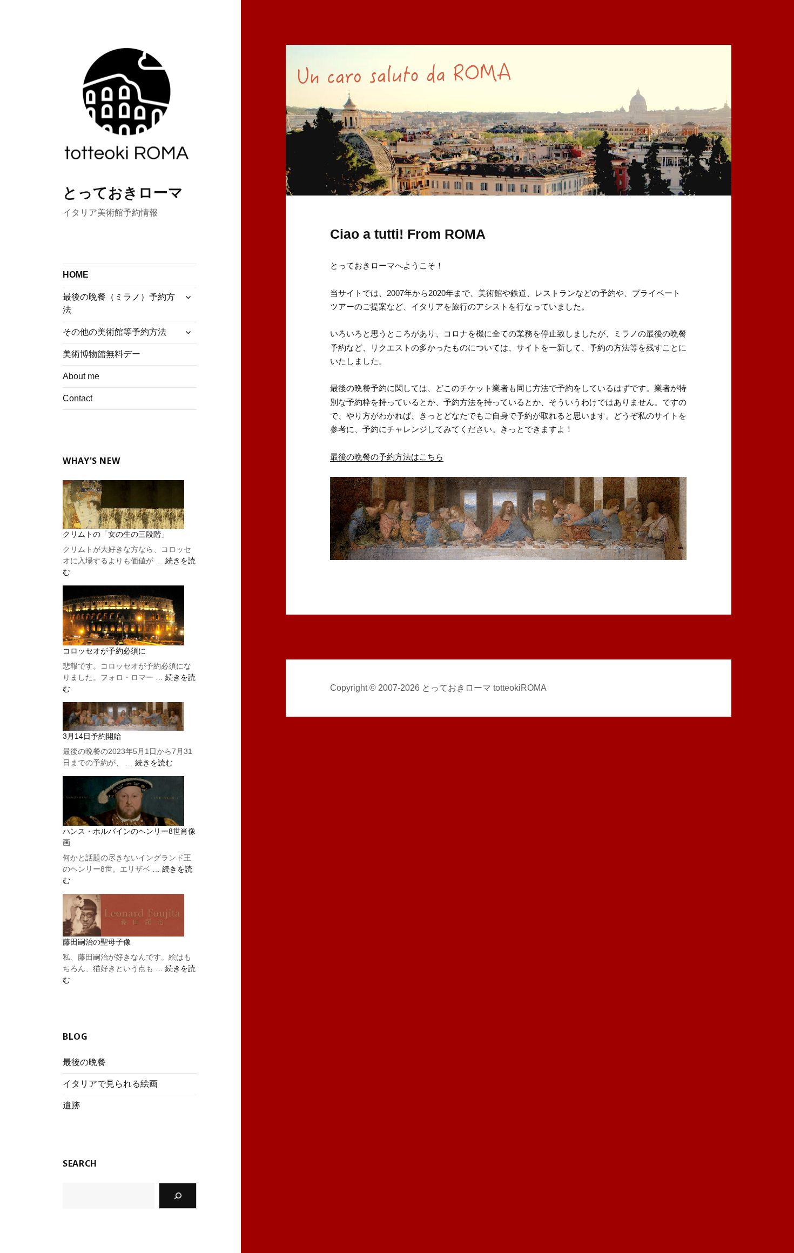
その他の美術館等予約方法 (114, 331)
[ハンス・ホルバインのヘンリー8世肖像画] (123, 801)
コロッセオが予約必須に (104, 650)
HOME (76, 274)
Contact (77, 398)
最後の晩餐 (84, 1062)
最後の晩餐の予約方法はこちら (386, 456)
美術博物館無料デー (101, 354)
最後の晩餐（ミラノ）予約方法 (119, 303)
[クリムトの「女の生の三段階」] (123, 504)
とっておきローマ (123, 193)
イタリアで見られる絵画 (110, 1083)
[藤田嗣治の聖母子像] (123, 915)
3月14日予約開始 (92, 736)
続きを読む (154, 762)
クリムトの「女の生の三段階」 (116, 534)
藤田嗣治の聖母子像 (97, 942)
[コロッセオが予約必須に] (123, 615)
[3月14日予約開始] (123, 716)
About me (81, 376)
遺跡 (71, 1105)
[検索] (178, 1196)
